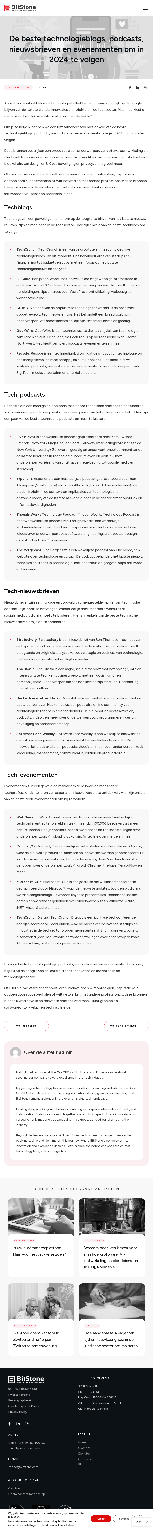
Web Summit (27, 817)
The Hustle (25, 669)
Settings (124, 1519)
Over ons (84, 1448)
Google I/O (25, 846)
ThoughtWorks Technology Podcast (46, 514)
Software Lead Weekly (35, 734)
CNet (21, 308)
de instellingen (28, 1525)
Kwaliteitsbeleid (19, 1394)
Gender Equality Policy (23, 1406)
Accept (101, 1519)
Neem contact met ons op (26, 1494)
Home (82, 1442)
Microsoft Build (29, 882)
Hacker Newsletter (32, 698)
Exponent (24, 479)
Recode (22, 353)
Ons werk (84, 1459)
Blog (42, 87)
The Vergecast (28, 550)
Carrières (14, 1488)
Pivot (20, 437)
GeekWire (24, 330)
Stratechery (26, 639)
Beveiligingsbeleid (20, 1400)
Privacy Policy (17, 1412)
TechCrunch (26, 249)
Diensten (84, 1453)
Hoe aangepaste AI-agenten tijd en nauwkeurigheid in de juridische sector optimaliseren (111, 1339)
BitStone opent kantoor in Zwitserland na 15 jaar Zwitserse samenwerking (36, 1339)
